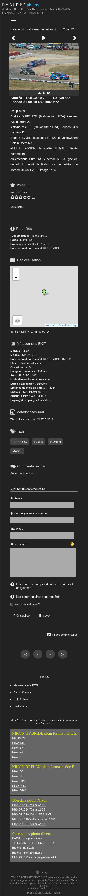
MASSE (17, 451)
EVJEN (38, 441)
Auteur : (19, 498)
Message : (20, 544)
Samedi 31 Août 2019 (46, 248)
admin (57, 892)
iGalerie (46, 892)
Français (43, 872)
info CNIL (55, 888)
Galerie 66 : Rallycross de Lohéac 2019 (36, 29)
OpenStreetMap (68, 325)
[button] (44, 292)
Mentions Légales (37, 888)
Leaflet (53, 325)
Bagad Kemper (22, 692)
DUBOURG (19, 441)
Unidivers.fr (20, 706)
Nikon (25, 350)
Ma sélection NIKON (26, 685)
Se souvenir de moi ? (27, 604)
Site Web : (16, 528)
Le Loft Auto (21, 699)
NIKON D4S (29, 354)
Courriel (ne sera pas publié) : (31, 513)
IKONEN (55, 441)
